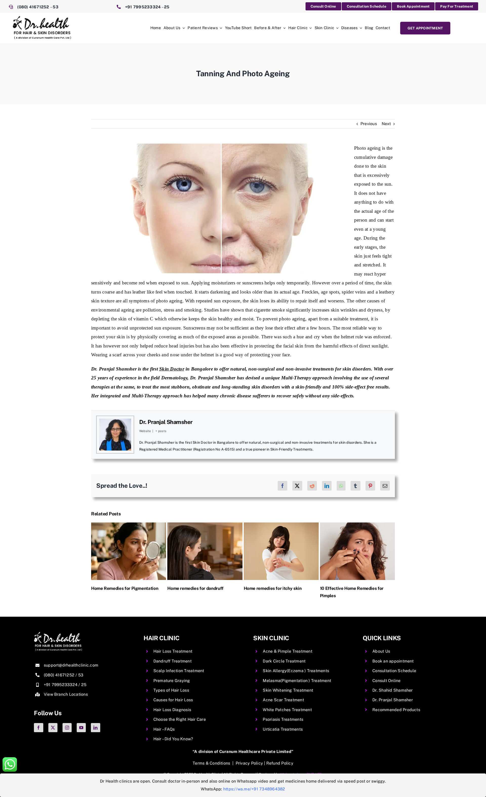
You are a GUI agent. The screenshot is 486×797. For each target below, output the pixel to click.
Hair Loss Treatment (173, 651)
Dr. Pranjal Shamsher (166, 422)
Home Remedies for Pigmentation (124, 588)
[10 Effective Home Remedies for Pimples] (356, 524)
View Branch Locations (66, 694)
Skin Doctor (171, 369)
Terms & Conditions (211, 763)
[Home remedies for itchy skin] (280, 524)
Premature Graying (171, 680)
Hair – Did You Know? (173, 738)
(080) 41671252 (33, 7)
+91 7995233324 (143, 7)
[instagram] (67, 727)
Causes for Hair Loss (173, 699)
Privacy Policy (249, 763)
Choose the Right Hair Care (179, 719)
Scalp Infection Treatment (178, 670)
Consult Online (386, 680)
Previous (368, 123)
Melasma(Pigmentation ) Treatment (297, 680)
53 (55, 7)
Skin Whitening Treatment (288, 690)
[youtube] (81, 727)
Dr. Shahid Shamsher (392, 690)
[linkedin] (95, 727)
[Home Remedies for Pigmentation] (128, 524)
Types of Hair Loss (171, 690)
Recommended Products (396, 709)
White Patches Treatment (287, 709)
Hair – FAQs (164, 729)
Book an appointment (393, 661)
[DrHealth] (42, 17)
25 (166, 7)
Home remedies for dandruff (195, 588)
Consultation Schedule (394, 670)
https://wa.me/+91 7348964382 (254, 789)
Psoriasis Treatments (283, 719)
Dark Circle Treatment (284, 661)
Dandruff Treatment (172, 661)
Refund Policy (279, 763)
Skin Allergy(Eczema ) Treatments (296, 670)
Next (386, 123)
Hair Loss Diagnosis (172, 709)
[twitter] (52, 727)
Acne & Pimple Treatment (287, 651)
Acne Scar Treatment (283, 699)
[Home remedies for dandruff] (204, 524)
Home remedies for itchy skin (272, 588)
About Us (381, 651)
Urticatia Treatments (283, 729)
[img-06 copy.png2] (58, 633)
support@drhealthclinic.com (71, 665)
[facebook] (38, 727)
